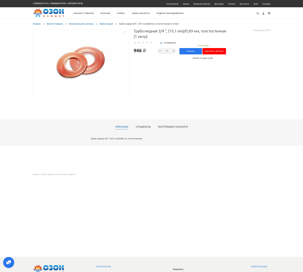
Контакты (244, 4)
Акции (186, 4)
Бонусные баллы (202, 4)
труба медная (68, 174)
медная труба (39, 174)
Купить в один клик (203, 58)
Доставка (219, 4)
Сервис (121, 13)
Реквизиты (178, 269)
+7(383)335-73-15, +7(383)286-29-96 (49, 3)
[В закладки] (125, 32)
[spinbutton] (167, 51)
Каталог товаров (84, 13)
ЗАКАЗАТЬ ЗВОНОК (214, 51)
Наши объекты (141, 13)
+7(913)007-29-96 (75, 3)
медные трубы (54, 174)
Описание (121, 127)
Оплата (231, 4)
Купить (191, 51)
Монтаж (105, 13)
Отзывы (266, 4)
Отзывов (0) (143, 127)
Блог (256, 4)
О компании (172, 4)
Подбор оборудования (170, 13)
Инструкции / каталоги (173, 127)
